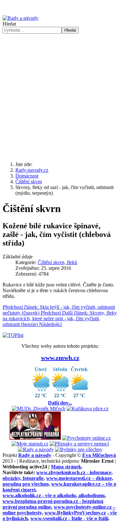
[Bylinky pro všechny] (78, 449)
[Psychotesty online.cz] (86, 438)
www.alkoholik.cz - (54, 495)
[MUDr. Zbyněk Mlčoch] (38, 408)
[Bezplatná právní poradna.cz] (35, 438)
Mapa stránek (66, 466)
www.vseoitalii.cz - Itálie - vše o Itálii (69, 518)
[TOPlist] (13, 335)
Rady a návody (34, 455)
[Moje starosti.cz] (30, 443)
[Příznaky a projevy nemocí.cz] (79, 443)
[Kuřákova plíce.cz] (87, 408)
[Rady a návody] (36, 449)
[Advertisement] (60, 96)
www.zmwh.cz (60, 357)
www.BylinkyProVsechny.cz (75, 512)
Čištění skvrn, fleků (57, 262)
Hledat (9, 24)
